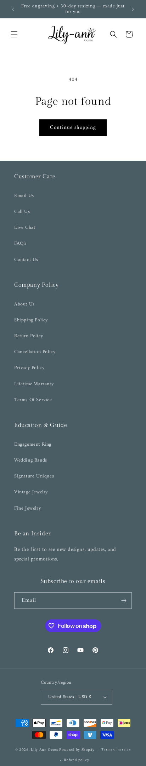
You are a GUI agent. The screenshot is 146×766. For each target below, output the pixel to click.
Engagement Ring (32, 444)
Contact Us (26, 259)
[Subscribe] (123, 600)
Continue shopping (73, 127)
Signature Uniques (34, 476)
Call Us (22, 211)
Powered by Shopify (77, 750)
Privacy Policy (29, 367)
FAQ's (20, 243)
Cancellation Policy (34, 352)
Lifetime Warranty (34, 384)
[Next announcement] (133, 9)
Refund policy (76, 760)
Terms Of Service (33, 400)
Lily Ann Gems (44, 750)
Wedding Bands (30, 460)
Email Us (24, 195)
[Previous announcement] (13, 9)
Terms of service (116, 749)
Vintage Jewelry (31, 492)
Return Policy (28, 336)
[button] (14, 34)
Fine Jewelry (27, 508)
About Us (24, 304)
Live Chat (24, 227)
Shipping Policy (31, 320)
